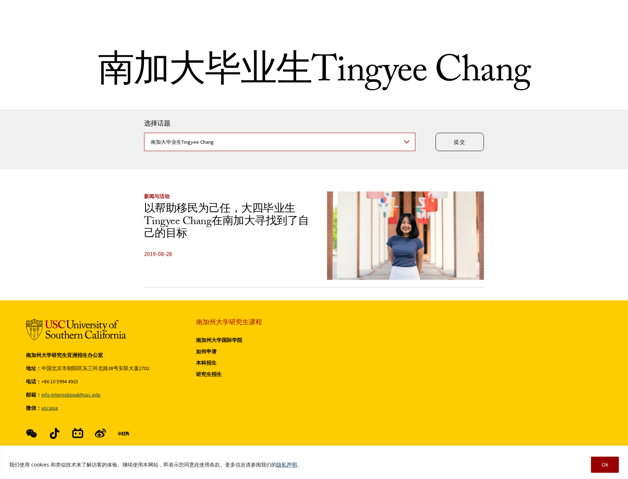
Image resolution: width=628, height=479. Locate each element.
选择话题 (157, 124)
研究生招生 (209, 374)
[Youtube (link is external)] (100, 433)
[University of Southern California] (76, 329)
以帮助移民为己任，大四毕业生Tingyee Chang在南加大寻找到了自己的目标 (226, 222)
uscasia (49, 408)
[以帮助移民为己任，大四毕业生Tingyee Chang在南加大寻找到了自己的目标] (405, 235)
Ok (605, 464)
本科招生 (206, 362)
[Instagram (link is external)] (77, 433)
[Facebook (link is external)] (31, 433)
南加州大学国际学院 (219, 340)
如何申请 (206, 351)
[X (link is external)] (54, 433)
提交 (459, 142)
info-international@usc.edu (70, 394)
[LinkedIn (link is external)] (123, 433)
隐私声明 (286, 464)
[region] (314, 462)
